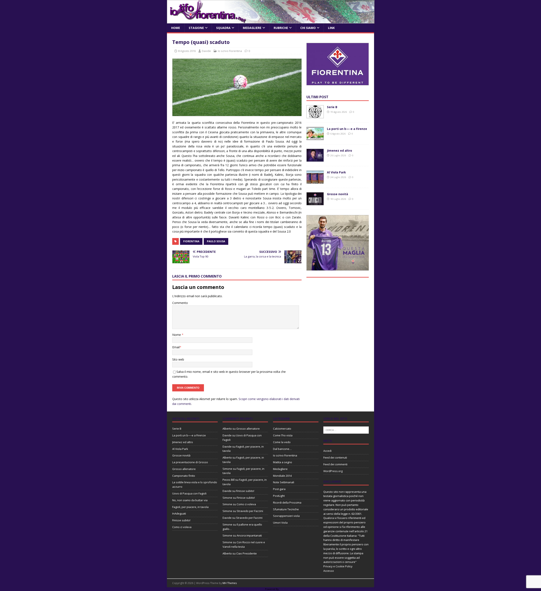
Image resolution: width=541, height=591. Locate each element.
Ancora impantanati (249, 535)
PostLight (279, 496)
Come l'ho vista (282, 435)
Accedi (327, 451)
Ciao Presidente (246, 553)
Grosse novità (337, 194)
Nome (177, 335)
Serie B (332, 107)
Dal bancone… (282, 449)
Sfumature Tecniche (286, 509)
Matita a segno (282, 462)
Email (176, 347)
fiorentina (191, 241)
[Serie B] (315, 116)
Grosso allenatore (184, 469)
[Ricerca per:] (346, 430)
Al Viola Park (336, 172)
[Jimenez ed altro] (315, 159)
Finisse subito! (181, 520)
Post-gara (279, 489)
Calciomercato (282, 428)
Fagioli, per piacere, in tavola (190, 507)
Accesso (328, 571)
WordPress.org (333, 471)
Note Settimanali (283, 482)
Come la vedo (282, 442)
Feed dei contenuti (335, 457)
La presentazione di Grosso (190, 462)
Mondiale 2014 (282, 476)
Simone (227, 469)
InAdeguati (179, 513)
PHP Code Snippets (253, 589)
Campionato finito (183, 476)
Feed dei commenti (335, 464)
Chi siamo (308, 28)
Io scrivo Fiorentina (230, 51)
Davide (206, 51)
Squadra (223, 28)
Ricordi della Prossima (287, 502)
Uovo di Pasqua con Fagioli (189, 493)
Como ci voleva (181, 527)
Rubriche (281, 28)
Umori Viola (280, 522)
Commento (180, 303)
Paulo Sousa (216, 241)
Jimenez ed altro (339, 150)
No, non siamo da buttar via (190, 500)
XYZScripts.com (289, 589)
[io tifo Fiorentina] (270, 21)
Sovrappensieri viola (286, 516)
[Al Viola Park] (315, 181)
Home (175, 28)
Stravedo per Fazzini (250, 511)
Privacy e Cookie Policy (337, 566)
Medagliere (252, 28)
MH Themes (230, 583)
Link (331, 28)
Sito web (178, 359)
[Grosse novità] (315, 203)
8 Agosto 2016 (187, 51)
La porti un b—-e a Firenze (347, 129)
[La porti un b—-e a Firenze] (315, 138)
